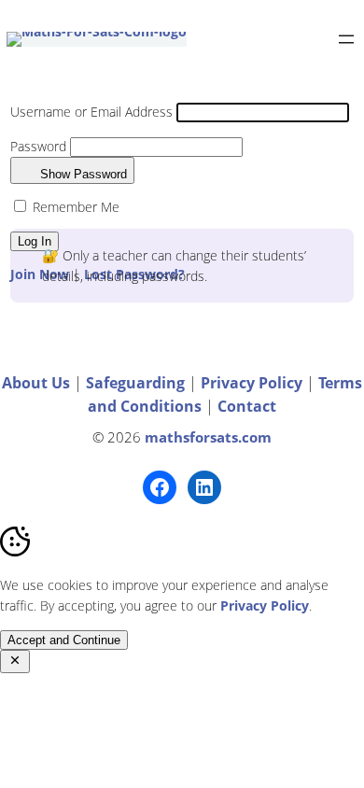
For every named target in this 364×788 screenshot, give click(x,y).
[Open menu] (346, 39)
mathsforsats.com (208, 437)
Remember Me (74, 207)
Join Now (39, 274)
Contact (246, 406)
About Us (36, 383)
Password (38, 146)
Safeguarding (137, 383)
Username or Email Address (91, 111)
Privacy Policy (253, 383)
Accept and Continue (63, 640)
